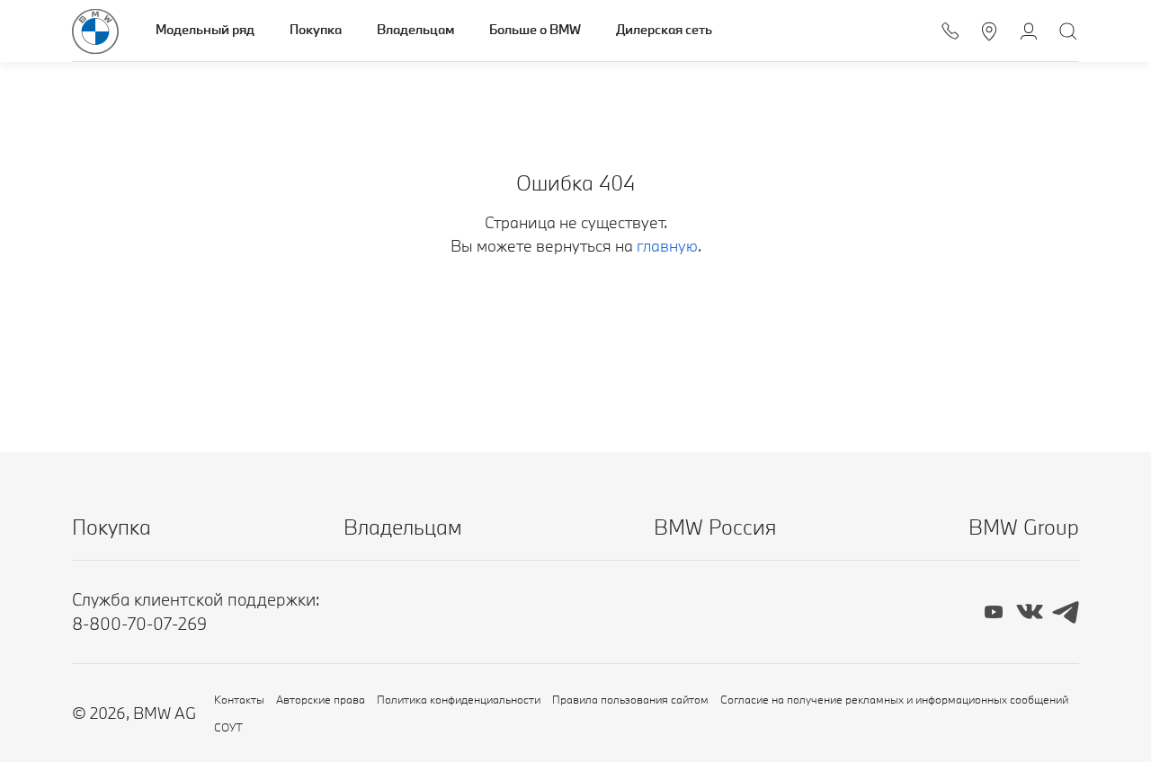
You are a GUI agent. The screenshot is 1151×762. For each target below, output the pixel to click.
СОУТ (228, 727)
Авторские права (320, 699)
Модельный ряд (205, 29)
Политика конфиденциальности (458, 699)
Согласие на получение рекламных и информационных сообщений (894, 699)
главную (667, 245)
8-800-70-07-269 (139, 623)
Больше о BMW (535, 29)
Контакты (239, 699)
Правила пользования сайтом (630, 699)
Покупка (316, 29)
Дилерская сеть (664, 29)
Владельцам (415, 29)
